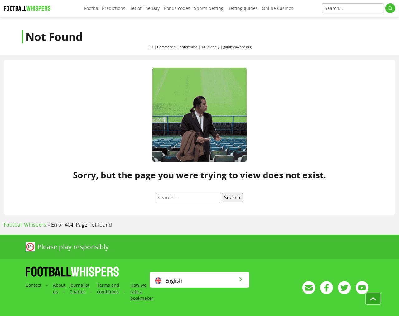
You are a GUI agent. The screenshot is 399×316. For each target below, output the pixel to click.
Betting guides (243, 8)
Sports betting (209, 8)
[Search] (390, 8)
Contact (33, 285)
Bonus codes (177, 8)
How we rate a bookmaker (141, 291)
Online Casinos (277, 8)
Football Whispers (25, 224)
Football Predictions (104, 8)
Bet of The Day (144, 8)
